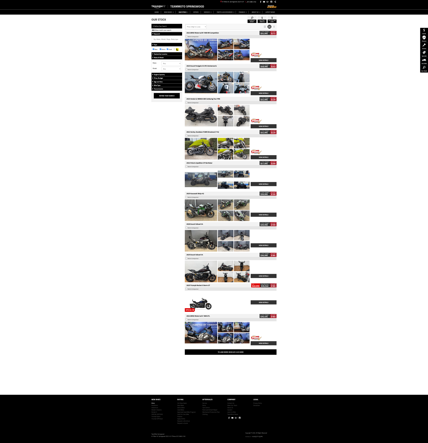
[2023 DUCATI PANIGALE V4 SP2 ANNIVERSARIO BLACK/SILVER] (217, 82)
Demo (163, 49)
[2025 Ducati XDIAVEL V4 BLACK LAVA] (217, 271)
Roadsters (154, 405)
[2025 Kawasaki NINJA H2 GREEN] (217, 210)
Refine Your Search (160, 26)
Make (154, 63)
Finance (242, 12)
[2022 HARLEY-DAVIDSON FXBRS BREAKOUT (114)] (217, 149)
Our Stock (182, 12)
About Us (255, 12)
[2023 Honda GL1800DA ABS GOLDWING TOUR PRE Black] (217, 115)
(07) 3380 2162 (251, 2)
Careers (229, 410)
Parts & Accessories (225, 12)
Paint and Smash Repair (209, 410)
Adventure (154, 407)
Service (207, 12)
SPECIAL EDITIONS (157, 414)
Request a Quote (182, 423)
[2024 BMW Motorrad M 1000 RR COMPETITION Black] (217, 49)
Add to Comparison (193, 37)
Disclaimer (256, 405)
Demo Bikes (181, 407)
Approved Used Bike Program (186, 412)
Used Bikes (180, 410)
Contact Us (230, 403)
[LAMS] (177, 49)
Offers (196, 12)
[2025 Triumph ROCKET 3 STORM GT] (217, 302)
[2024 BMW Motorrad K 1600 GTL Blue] (217, 332)
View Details (263, 60)
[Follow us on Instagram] (272, 1)
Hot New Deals (182, 403)
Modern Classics (156, 410)
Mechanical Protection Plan (211, 412)
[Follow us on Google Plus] (268, 1)
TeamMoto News (232, 414)
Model (155, 68)
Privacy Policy (257, 403)
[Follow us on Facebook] (261, 1)
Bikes (153, 403)
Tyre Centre (206, 407)
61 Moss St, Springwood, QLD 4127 (233, 2)
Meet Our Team (232, 405)
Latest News (270, 12)
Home (156, 12)
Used (170, 49)
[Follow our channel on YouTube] (264, 1)
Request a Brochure (183, 421)
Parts (204, 405)
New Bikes (168, 12)
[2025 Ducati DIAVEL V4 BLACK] (217, 241)
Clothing (205, 414)
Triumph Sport (155, 416)
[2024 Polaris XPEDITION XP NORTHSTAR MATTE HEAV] (217, 179)
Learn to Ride (231, 412)
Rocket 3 (154, 412)
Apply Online (181, 419)
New (155, 49)
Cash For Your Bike (183, 414)
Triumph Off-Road (157, 419)
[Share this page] (275, 1)
